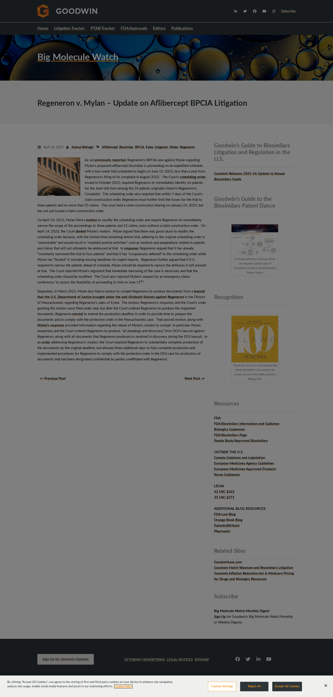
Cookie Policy (123, 686)
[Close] (326, 686)
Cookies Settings (222, 686)
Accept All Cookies (287, 686)
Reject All (254, 686)
